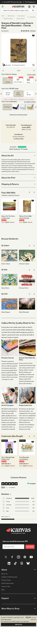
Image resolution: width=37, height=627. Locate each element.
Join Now (30, 547)
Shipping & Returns (10, 184)
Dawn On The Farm (8, 216)
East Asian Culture (8, 18)
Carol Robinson (23, 459)
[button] (7, 81)
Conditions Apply (18, 138)
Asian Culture (21, 15)
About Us (4, 574)
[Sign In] (29, 7)
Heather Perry (5, 459)
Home (2, 15)
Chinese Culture (20, 18)
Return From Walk (25, 216)
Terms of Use (5, 586)
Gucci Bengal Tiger (8, 457)
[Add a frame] (6, 65)
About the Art (7, 155)
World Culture (11, 15)
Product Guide (31, 74)
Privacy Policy (6, 580)
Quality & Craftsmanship (9, 577)
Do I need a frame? (30, 102)
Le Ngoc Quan (5, 218)
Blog (2, 590)
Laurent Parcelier (24, 218)
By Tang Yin (5, 31)
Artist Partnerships (7, 583)
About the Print (8, 177)
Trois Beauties (24, 457)
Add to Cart (18, 624)
